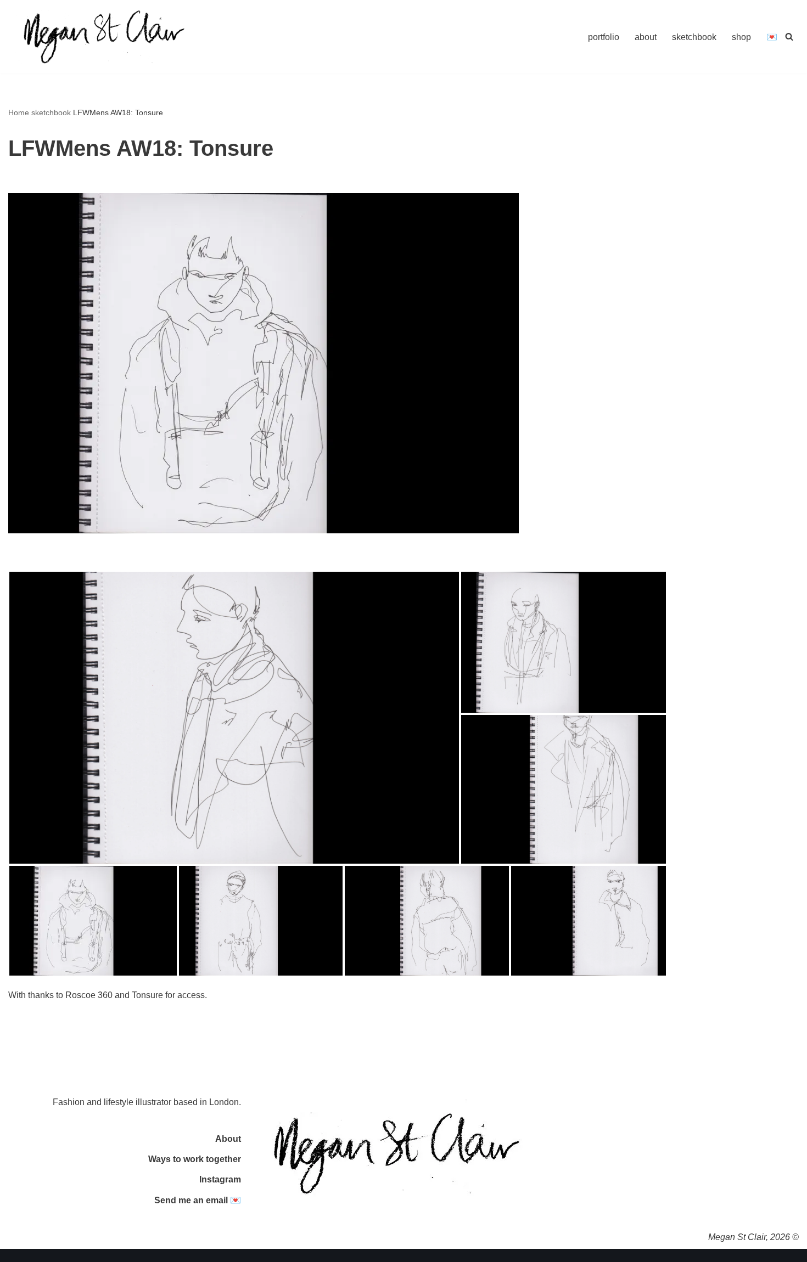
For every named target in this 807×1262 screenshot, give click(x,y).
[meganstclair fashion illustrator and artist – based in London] (104, 37)
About (228, 1138)
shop (741, 37)
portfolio (603, 37)
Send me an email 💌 (197, 1200)
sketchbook (694, 37)
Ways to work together (194, 1159)
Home (18, 112)
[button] (234, 718)
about (646, 37)
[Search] (789, 36)
